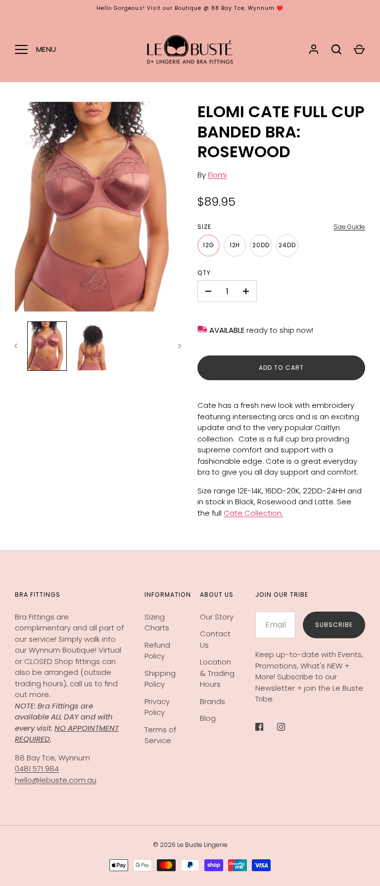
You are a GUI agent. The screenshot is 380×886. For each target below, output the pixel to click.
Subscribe (334, 624)
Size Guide (349, 226)
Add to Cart (281, 367)
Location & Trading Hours (217, 673)
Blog (208, 718)
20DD (261, 245)
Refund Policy (157, 651)
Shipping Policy (160, 679)
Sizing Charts (156, 622)
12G (209, 245)
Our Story (217, 617)
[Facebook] (266, 727)
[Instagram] (288, 727)
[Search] (336, 49)
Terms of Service (160, 735)
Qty (204, 272)
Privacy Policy (157, 707)
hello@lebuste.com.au (55, 780)
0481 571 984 (37, 768)
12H (235, 245)
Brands (212, 701)
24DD (287, 245)
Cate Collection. (253, 513)
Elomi (217, 175)
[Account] (314, 49)
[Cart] (359, 49)
